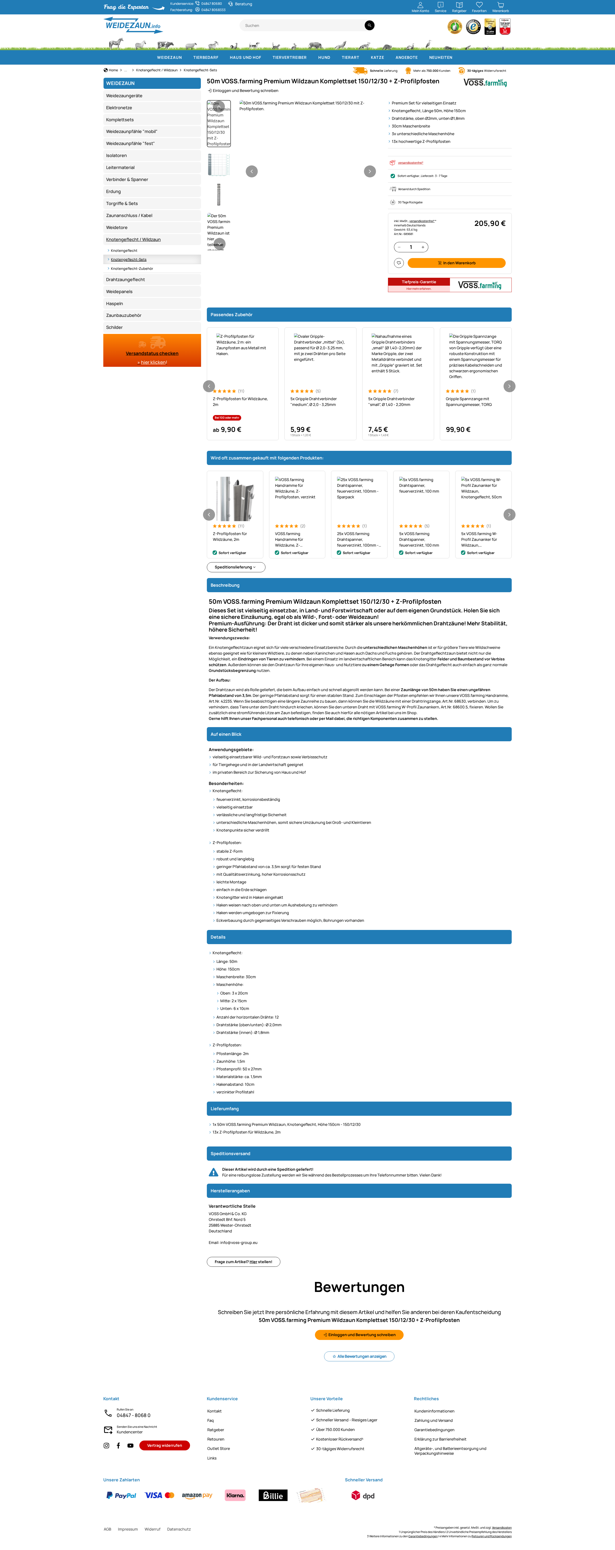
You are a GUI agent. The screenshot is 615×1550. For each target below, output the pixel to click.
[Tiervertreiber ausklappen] (311, 57)
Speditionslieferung (233, 567)
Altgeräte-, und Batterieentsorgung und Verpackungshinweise (450, 1451)
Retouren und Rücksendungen (492, 1536)
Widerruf (152, 1529)
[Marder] (408, 43)
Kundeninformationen (434, 1411)
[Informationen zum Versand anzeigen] (363, 1495)
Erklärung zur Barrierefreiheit (440, 1439)
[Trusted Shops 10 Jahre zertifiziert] (490, 28)
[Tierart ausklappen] (364, 57)
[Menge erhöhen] (423, 247)
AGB (107, 1529)
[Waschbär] (386, 43)
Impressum (128, 1529)
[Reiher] (429, 43)
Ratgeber (215, 1429)
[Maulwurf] (448, 43)
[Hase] (294, 43)
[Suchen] (370, 25)
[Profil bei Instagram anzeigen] (106, 1445)
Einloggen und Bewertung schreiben (245, 90)
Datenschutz (179, 1529)
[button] (311, 106)
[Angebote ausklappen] (422, 57)
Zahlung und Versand (433, 1420)
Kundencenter (130, 1432)
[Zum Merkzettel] (399, 263)
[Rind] (165, 43)
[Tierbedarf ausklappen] (223, 57)
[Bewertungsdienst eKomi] (455, 28)
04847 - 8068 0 (134, 1415)
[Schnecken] (485, 43)
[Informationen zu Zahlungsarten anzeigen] (216, 1495)
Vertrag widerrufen (164, 1445)
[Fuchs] (364, 43)
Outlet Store (218, 1448)
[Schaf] (191, 43)
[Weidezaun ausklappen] (187, 57)
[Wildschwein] (315, 43)
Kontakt (214, 1411)
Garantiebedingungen (434, 1429)
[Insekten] (503, 43)
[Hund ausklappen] (335, 57)
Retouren (215, 1439)
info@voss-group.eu (233, 1242)
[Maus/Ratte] (468, 43)
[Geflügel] (234, 43)
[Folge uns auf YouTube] (130, 1445)
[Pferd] (116, 43)
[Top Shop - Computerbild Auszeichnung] (505, 28)
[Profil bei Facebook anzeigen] (118, 1445)
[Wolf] (340, 43)
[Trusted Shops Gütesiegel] (473, 28)
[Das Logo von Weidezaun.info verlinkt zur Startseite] (171, 25)
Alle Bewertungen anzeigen (362, 1356)
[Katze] (275, 43)
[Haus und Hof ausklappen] (266, 57)
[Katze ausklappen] (389, 57)
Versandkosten (502, 1528)
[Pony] (140, 43)
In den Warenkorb (459, 262)
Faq (210, 1420)
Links (211, 1458)
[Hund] (254, 43)
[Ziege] (213, 43)
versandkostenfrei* (410, 163)
